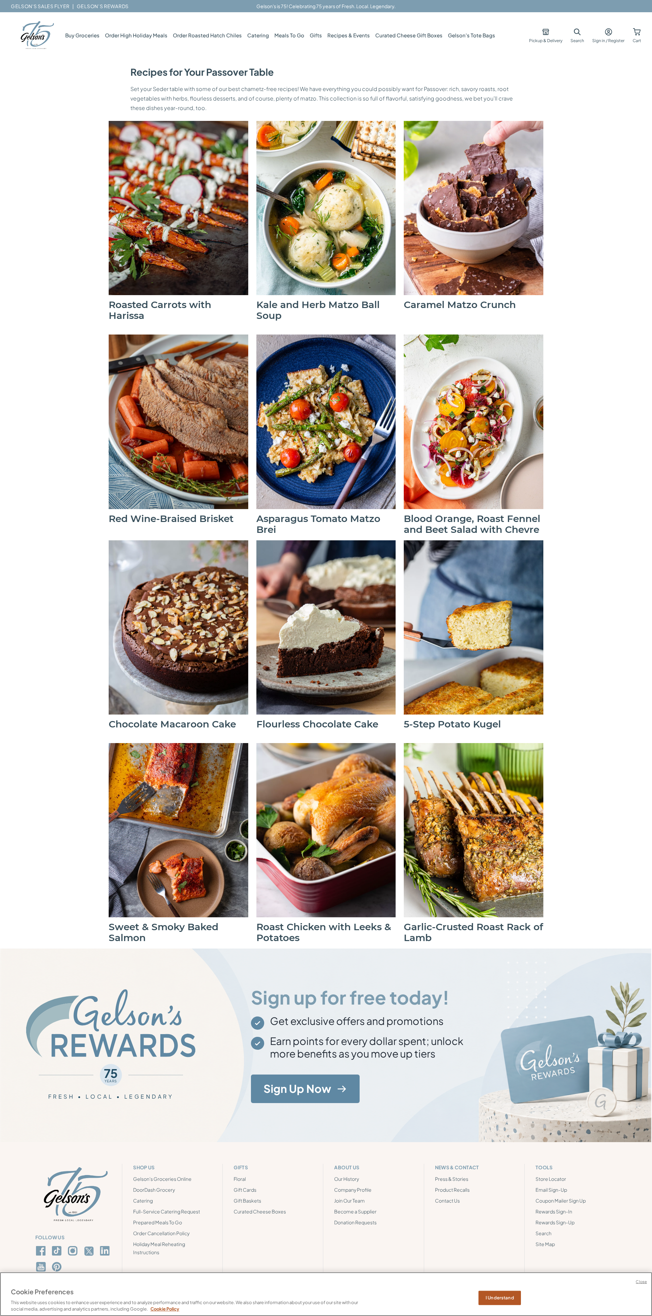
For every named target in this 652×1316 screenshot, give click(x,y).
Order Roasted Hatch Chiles (207, 35)
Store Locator (551, 1179)
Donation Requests (355, 1222)
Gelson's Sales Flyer (40, 6)
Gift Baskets (247, 1200)
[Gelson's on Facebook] (42, 1251)
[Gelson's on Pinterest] (58, 1267)
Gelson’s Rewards (103, 6)
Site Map (545, 1244)
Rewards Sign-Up (555, 1222)
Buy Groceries (82, 35)
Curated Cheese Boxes (260, 1211)
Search (543, 1233)
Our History (346, 1179)
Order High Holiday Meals (136, 35)
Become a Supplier (355, 1211)
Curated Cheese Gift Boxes (408, 35)
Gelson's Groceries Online (162, 1179)
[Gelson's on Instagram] (74, 1251)
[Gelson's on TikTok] (58, 1252)
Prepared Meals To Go (157, 1222)
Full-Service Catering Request (166, 1211)
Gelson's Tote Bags (471, 35)
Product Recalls (452, 1190)
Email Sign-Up (551, 1190)
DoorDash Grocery (154, 1190)
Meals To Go (289, 35)
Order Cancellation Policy (161, 1233)
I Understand (500, 1297)
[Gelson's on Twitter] (90, 1251)
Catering (258, 35)
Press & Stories (451, 1179)
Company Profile (353, 1190)
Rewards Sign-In (554, 1211)
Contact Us (447, 1200)
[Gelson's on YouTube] (42, 1268)
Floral (240, 1179)
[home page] (36, 35)
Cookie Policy (164, 1309)
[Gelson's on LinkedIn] (106, 1251)
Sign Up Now (297, 1088)
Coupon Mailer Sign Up (561, 1200)
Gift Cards (245, 1190)
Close (641, 1281)
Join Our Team (349, 1200)
